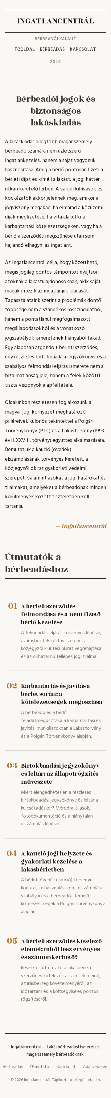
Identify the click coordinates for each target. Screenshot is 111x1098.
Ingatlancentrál (55, 21)
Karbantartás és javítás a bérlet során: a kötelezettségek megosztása (61, 694)
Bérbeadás (52, 49)
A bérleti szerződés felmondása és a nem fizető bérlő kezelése (61, 614)
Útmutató (39, 1067)
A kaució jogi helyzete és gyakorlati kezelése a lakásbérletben (56, 861)
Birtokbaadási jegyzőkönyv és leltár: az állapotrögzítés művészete (60, 773)
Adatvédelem (96, 1067)
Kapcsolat (83, 49)
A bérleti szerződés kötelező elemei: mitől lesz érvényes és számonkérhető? (61, 949)
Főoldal (25, 49)
